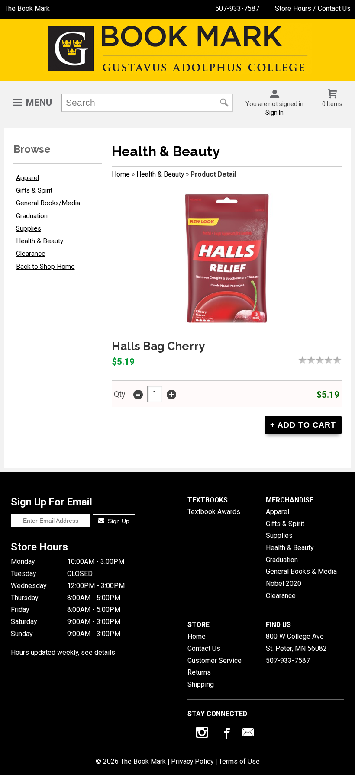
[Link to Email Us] (248, 734)
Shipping (200, 684)
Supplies (28, 228)
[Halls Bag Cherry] (227, 258)
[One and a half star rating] (309, 360)
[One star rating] (305, 360)
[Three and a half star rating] (326, 360)
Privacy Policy (192, 761)
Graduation (32, 216)
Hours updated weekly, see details (63, 652)
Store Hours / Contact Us (313, 8)
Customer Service (214, 660)
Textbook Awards (213, 512)
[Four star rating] (331, 360)
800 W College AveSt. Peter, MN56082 (296, 642)
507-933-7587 (237, 8)
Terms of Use (239, 761)
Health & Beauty (39, 241)
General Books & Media (301, 571)
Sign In (274, 112)
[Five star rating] (339, 360)
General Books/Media (48, 203)
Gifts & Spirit (34, 190)
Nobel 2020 (283, 583)
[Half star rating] (300, 360)
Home (121, 174)
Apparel (27, 178)
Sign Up (117, 521)
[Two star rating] (313, 360)
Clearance (30, 253)
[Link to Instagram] (203, 734)
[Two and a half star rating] (318, 360)
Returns (199, 672)
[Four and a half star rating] (335, 360)
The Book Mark (27, 8)
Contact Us (203, 648)
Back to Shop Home (45, 266)
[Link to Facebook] (225, 734)
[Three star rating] (322, 360)
